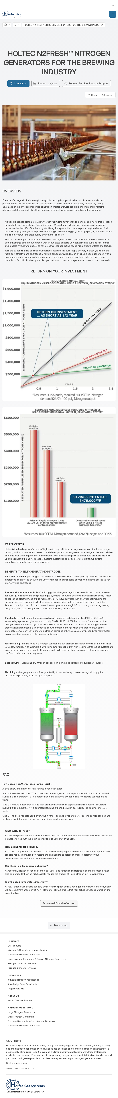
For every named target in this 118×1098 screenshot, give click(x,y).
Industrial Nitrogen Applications (23, 979)
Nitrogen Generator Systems (22, 968)
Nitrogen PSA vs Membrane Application (27, 950)
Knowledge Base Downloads (22, 984)
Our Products (14, 945)
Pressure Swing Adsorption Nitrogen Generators (32, 1021)
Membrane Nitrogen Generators (24, 954)
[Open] (112, 14)
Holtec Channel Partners (20, 1000)
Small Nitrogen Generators (21, 1016)
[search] (113, 4)
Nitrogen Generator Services (22, 963)
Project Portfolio (16, 988)
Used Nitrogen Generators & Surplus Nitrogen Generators (37, 959)
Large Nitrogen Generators (21, 1012)
